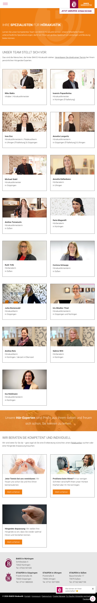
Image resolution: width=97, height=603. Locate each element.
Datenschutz (47, 596)
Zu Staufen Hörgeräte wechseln (78, 596)
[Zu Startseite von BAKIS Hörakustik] (82, 7)
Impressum (36, 596)
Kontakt (27, 596)
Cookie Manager (59, 596)
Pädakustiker (76, 443)
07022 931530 (85, 11)
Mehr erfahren (13, 492)
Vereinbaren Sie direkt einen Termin (70, 57)
